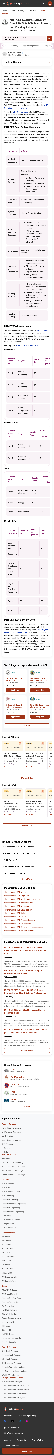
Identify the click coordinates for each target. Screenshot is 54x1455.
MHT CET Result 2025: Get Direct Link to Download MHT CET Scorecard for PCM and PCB (12, 754)
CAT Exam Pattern (9, 1281)
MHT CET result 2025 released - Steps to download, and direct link (35, 754)
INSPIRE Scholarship (9, 1310)
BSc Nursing (6, 1216)
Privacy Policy (37, 1440)
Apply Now (15, 690)
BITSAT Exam (7, 1273)
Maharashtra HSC (9, 1322)
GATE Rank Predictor (10, 1351)
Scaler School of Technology (13, 1163)
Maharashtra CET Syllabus (16, 913)
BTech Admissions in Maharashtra (15, 1390)
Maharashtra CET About (15, 892)
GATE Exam (6, 1241)
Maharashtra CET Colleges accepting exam (24, 927)
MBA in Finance (8, 1184)
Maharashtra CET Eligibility (17, 896)
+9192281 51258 (13, 1428)
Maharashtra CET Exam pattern (18, 910)
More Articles (27, 778)
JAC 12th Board (8, 1334)
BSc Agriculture (8, 1224)
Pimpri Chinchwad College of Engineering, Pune (39, 706)
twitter (12, 1421)
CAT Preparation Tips (10, 1277)
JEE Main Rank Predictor (11, 1355)
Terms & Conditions (11, 1446)
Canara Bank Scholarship (11, 1318)
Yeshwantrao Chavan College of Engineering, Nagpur (38, 680)
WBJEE (13, 1100)
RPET (12, 1092)
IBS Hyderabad (7, 1136)
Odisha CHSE (7, 1330)
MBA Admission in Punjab (12, 1382)
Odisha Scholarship (9, 1314)
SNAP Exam (6, 1261)
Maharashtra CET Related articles (19, 931)
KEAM (12, 1069)
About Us (7, 1440)
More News (27, 826)
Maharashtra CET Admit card (17, 906)
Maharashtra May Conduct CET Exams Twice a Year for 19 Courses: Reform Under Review (34, 802)
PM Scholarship (8, 1306)
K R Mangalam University (11, 1132)
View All (27, 726)
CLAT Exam (6, 1245)
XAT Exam (6, 1265)
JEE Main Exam (8, 1257)
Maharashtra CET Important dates (20, 903)
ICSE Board (6, 1326)
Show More (27, 879)
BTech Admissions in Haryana (13, 1398)
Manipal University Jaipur (11, 1128)
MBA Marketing (8, 1196)
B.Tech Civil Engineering (11, 1208)
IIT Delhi (5, 1152)
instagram (27, 1421)
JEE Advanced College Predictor (14, 1371)
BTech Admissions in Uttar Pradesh (15, 1386)
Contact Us (21, 1440)
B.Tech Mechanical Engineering (14, 1204)
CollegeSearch (18, 4)
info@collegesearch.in (15, 1433)
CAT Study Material (9, 1294)
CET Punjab (15, 1084)
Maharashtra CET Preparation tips (20, 920)
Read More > (8, 767)
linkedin (19, 1421)
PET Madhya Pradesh (19, 1077)
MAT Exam (6, 1253)
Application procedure (31, 46)
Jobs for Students (9, 1342)
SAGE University (8, 1144)
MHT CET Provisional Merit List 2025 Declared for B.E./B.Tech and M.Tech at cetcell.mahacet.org (12, 802)
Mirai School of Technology (12, 1171)
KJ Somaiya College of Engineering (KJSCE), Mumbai (14, 706)
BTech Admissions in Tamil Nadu (14, 1394)
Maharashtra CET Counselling (18, 924)
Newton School (7, 1159)
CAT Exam (6, 1237)
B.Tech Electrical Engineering (13, 1212)
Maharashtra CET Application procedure (22, 899)
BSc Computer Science (11, 1220)
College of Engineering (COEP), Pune (14, 679)
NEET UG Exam (7, 1269)
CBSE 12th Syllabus (9, 1290)
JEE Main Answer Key (10, 1302)
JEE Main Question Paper (11, 1298)
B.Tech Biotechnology (10, 1200)
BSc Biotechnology (9, 1228)
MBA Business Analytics (11, 1192)
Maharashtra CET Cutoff (15, 917)
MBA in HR (6, 1188)
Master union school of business (14, 1167)
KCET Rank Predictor (10, 1359)
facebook (4, 1421)
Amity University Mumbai (11, 1140)
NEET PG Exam (7, 1249)
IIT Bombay (6, 1148)
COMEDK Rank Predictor (11, 1375)
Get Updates (27, 1451)
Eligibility (14, 46)
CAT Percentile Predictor (11, 1363)
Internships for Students (11, 1338)
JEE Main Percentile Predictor (13, 1367)
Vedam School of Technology (13, 1175)
